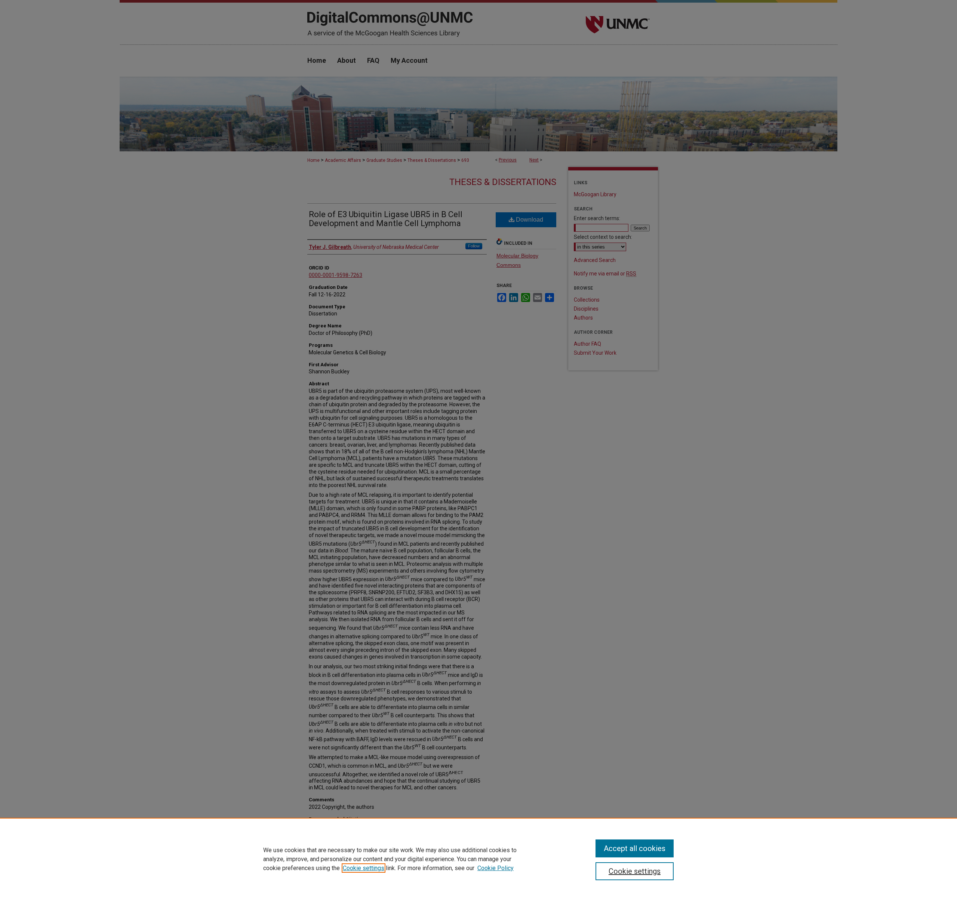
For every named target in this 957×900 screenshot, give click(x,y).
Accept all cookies (634, 848)
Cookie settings (363, 868)
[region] (478, 859)
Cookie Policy (495, 868)
